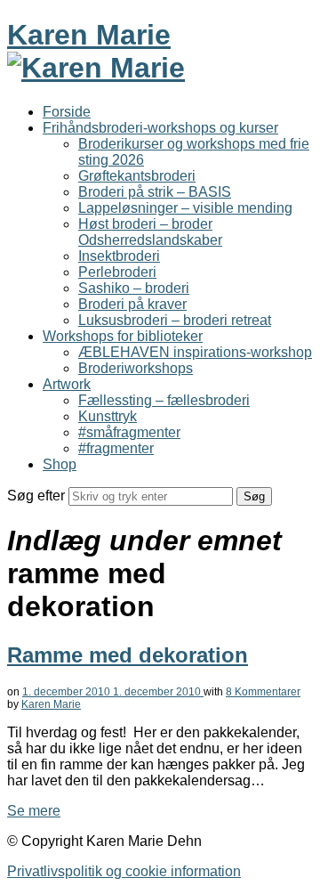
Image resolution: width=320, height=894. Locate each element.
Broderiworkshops (135, 368)
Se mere (33, 810)
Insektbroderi (119, 256)
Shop (59, 464)
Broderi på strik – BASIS (154, 191)
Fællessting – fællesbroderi (164, 400)
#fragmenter (116, 448)
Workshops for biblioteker (123, 336)
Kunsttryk (107, 416)
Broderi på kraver (132, 304)
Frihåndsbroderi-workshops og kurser (160, 127)
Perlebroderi (117, 272)
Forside (67, 111)
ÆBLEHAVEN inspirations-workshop (195, 352)
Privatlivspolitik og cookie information (124, 871)
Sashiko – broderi (133, 288)
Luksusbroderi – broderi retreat (174, 320)
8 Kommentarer (263, 692)
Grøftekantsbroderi (137, 175)
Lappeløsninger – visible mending (185, 207)
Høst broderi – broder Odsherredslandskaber (150, 232)
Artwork (67, 384)
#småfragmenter (129, 432)
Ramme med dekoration (127, 655)
